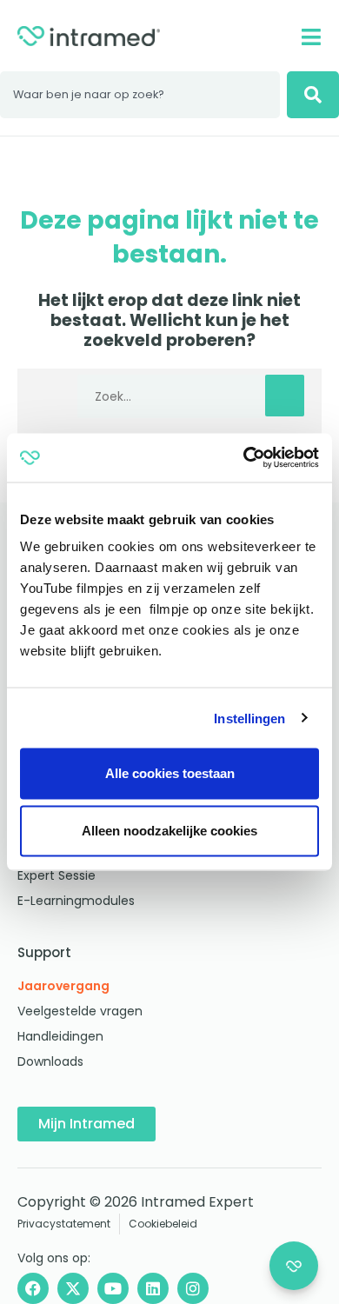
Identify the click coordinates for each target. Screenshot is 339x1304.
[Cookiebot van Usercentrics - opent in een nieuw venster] (244, 458)
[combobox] (140, 94)
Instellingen (249, 717)
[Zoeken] (313, 94)
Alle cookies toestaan (170, 773)
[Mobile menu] (311, 37)
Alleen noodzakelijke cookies (169, 830)
